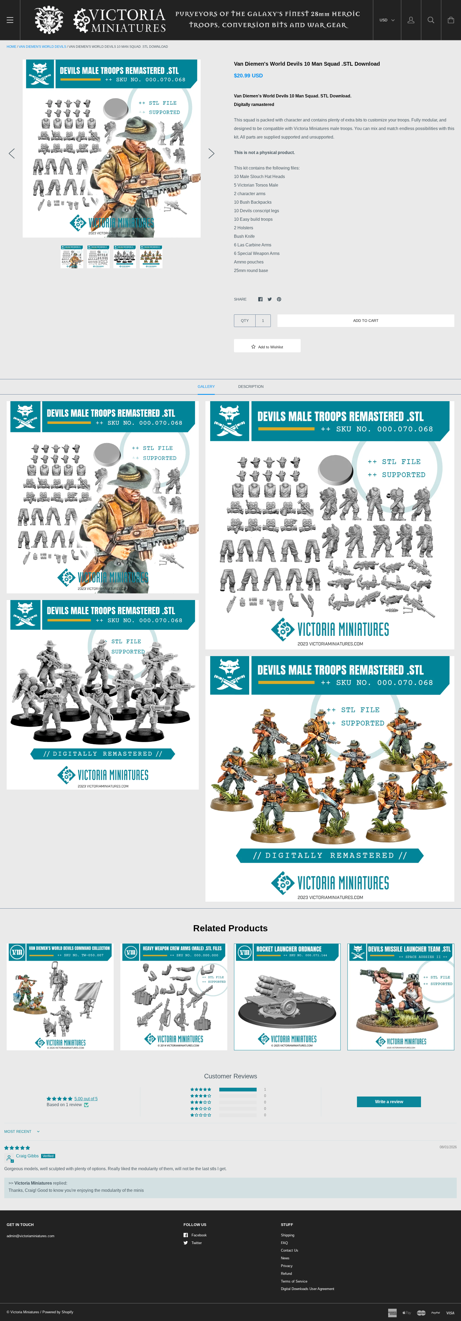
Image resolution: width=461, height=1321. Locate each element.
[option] (112, 149)
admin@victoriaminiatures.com (30, 1236)
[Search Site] (431, 20)
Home (11, 47)
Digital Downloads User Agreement (307, 1289)
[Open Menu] (10, 20)
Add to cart (366, 320)
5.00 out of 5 (86, 1099)
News (285, 1258)
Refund (286, 1274)
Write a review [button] (389, 1101)
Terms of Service (294, 1281)
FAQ (284, 1243)
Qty (245, 320)
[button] (267, 345)
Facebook (199, 1235)
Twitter (197, 1243)
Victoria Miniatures (24, 1312)
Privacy (287, 1266)
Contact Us (289, 1250)
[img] (17, 1148)
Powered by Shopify (57, 1312)
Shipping (287, 1235)
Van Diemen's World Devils (42, 47)
